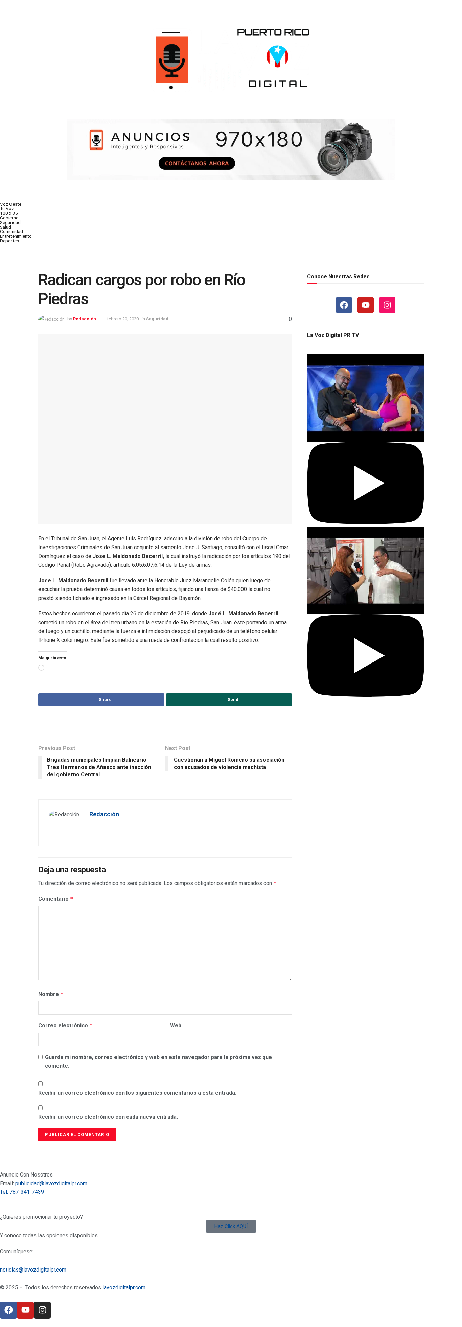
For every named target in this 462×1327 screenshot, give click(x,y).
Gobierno (9, 217)
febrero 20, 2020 (123, 318)
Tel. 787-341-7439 (22, 1192)
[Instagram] (387, 305)
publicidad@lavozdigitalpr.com (51, 1183)
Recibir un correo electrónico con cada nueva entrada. (108, 1117)
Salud (5, 227)
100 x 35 (9, 213)
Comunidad (11, 231)
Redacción (84, 318)
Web (175, 1025)
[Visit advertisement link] (231, 149)
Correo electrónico (65, 1025)
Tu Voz (7, 208)
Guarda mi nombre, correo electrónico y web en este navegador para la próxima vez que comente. (158, 1061)
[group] (365, 440)
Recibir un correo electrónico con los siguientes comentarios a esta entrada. (137, 1093)
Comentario (55, 898)
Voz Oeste (10, 204)
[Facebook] (344, 305)
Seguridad (10, 222)
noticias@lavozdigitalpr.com (33, 1269)
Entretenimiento (16, 236)
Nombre (51, 994)
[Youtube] (365, 305)
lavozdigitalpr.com (123, 1287)
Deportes (9, 240)
